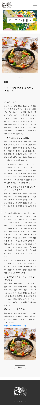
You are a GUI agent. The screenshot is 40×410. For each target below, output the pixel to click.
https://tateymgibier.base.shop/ (15, 325)
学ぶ (6, 82)
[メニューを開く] (34, 5)
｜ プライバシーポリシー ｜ (20, 401)
